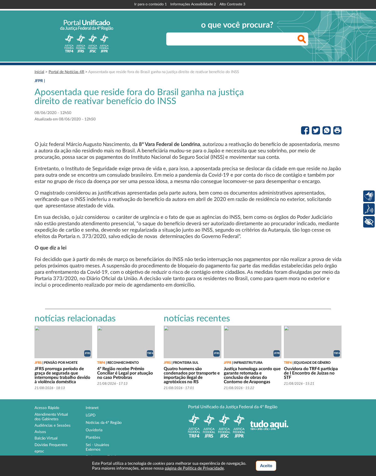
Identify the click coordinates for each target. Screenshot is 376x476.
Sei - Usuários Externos (97, 447)
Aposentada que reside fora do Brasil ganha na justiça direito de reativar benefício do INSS (163, 72)
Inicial (39, 72)
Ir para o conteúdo (150, 4)
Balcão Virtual (46, 438)
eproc (39, 451)
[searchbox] (237, 39)
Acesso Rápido (47, 408)
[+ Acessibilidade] (369, 222)
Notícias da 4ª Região (104, 423)
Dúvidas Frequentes (51, 445)
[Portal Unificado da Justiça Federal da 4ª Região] (86, 36)
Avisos (40, 432)
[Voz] (369, 209)
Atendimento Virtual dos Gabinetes (51, 417)
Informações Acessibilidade (193, 4)
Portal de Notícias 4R (66, 72)
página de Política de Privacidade (194, 468)
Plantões (93, 437)
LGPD (90, 415)
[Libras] (369, 196)
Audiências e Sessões (53, 425)
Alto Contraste (232, 4)
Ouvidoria (94, 430)
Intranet (92, 408)
